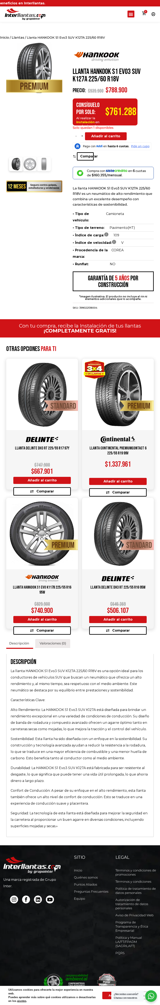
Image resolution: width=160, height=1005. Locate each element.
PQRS (120, 953)
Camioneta (115, 214)
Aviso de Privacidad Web (134, 915)
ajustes (21, 1001)
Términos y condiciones (133, 882)
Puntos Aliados (85, 884)
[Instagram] (14, 899)
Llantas (18, 37)
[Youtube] (50, 899)
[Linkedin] (38, 899)
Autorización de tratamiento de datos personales (131, 904)
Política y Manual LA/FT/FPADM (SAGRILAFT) (128, 942)
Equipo (79, 899)
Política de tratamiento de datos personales (135, 891)
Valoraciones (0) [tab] (53, 643)
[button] (131, 14)
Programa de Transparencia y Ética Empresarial (131, 926)
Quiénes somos (86, 877)
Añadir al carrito (105, 136)
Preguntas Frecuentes (91, 891)
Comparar (87, 156)
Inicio (4, 37)
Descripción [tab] (19, 643)
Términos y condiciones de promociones (135, 872)
